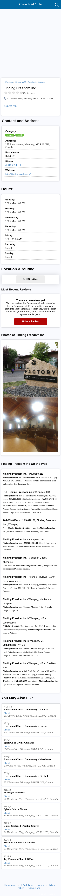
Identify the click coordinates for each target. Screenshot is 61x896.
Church (10, 135)
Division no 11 (20, 82)
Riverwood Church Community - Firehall (26, 776)
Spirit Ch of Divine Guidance (19, 742)
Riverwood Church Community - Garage (26, 726)
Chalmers (41, 82)
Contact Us (34, 888)
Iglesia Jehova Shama (15, 809)
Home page (10, 885)
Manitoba (9, 82)
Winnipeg (32, 82)
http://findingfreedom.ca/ (18, 174)
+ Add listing (27, 885)
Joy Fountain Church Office (19, 859)
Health (19, 135)
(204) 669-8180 (11, 106)
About (41, 885)
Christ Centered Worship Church (21, 826)
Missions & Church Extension (19, 842)
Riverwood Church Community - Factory (26, 709)
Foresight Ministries (14, 792)
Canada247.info (30, 4)
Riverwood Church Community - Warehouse (27, 759)
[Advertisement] (30, 42)
